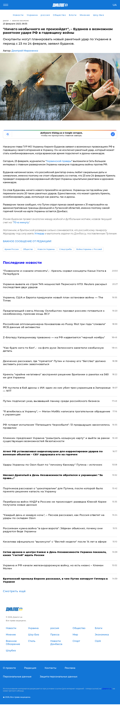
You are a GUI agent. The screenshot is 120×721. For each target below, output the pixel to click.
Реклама (70, 668)
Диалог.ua (107, 688)
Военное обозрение (20, 20)
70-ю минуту (21, 222)
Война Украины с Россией (89, 249)
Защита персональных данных (58, 676)
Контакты (50, 668)
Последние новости (22, 262)
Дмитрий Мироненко (25, 50)
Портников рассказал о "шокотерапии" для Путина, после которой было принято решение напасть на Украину (53, 490)
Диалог (6, 20)
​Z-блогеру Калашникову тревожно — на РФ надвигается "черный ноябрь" (54, 337)
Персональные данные (17, 676)
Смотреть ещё (14, 591)
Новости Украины (46, 249)
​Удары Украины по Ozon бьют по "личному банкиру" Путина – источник (52, 464)
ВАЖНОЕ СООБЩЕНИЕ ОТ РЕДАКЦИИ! (27, 241)
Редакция (30, 668)
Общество (28, 249)
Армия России (12, 249)
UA (115, 5)
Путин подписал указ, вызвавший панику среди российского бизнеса (51, 401)
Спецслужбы (65, 249)
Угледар (39, 233)
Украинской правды (58, 161)
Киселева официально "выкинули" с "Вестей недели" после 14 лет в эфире (55, 541)
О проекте (9, 668)
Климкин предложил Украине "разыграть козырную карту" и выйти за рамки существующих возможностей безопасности (56, 440)
